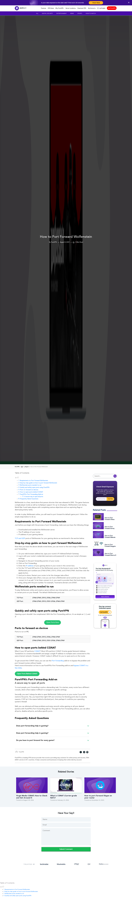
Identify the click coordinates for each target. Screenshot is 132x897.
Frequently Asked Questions (29, 499)
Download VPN (81, 8)
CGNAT (37, 651)
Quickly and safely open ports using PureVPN (34, 487)
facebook (80, 752)
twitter (84, 752)
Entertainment (61, 13)
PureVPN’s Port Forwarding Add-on (31, 494)
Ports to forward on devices (29, 490)
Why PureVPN (59, 8)
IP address (29, 566)
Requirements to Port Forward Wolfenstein (34, 480)
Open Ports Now (52, 622)
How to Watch (91, 13)
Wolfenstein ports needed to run (30, 485)
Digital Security (47, 13)
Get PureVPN (111, 8)
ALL (37, 13)
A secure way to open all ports (33, 496)
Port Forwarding (58, 661)
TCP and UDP (20, 538)
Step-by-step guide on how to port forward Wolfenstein (38, 483)
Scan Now (110, 499)
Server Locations (70, 8)
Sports (79, 13)
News (72, 13)
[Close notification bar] (129, 2)
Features (43, 8)
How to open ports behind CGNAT (31, 492)
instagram (87, 752)
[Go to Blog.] (22, 466)
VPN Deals (51, 8)
